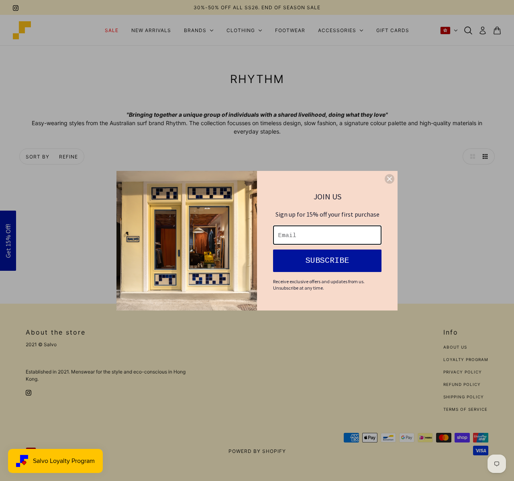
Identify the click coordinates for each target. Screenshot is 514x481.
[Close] (389, 179)
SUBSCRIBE (327, 260)
